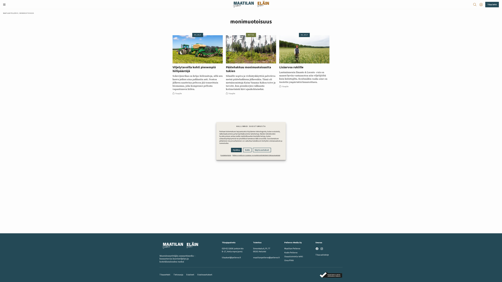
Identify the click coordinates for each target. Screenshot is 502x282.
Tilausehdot (164, 274)
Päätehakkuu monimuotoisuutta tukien (248, 69)
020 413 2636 (227, 248)
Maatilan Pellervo (10, 13)
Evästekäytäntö (226, 155)
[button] (5, 5)
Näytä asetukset (262, 150)
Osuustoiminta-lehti (293, 256)
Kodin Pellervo (291, 252)
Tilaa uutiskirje (322, 254)
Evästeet (190, 274)
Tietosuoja (178, 274)
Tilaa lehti (492, 4)
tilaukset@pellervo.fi (231, 257)
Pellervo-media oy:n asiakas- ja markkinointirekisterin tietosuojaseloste (256, 155)
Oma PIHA (289, 260)
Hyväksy (236, 150)
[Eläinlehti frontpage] (263, 4)
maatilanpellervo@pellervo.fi (266, 257)
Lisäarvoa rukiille (291, 67)
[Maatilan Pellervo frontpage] (243, 4)
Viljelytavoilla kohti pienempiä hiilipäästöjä (194, 69)
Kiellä (247, 150)
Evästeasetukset (204, 274)
